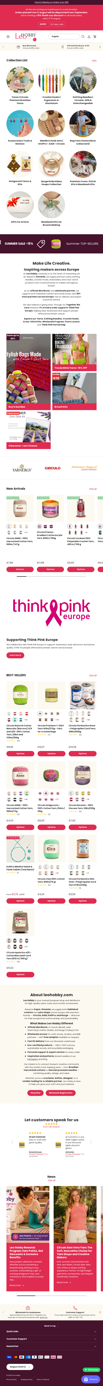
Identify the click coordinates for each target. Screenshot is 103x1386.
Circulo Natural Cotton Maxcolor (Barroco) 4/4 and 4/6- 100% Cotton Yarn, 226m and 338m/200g (19, 731)
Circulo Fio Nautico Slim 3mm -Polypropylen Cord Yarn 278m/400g (82, 882)
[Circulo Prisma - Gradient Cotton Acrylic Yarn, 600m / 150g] (50, 508)
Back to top (50, 1326)
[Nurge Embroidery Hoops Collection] (51, 164)
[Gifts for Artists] (20, 204)
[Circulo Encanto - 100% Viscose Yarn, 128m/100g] (83, 775)
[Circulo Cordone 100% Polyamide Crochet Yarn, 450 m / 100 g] (80, 508)
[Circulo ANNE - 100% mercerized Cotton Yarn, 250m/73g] (20, 775)
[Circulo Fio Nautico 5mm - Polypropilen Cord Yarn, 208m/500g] (83, 695)
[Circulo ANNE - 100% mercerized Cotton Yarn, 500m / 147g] (20, 508)
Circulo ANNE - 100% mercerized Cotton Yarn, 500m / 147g (19, 541)
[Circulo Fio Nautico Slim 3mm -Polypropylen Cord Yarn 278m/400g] (83, 849)
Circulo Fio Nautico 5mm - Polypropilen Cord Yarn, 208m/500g (82, 728)
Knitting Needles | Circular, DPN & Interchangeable (83, 100)
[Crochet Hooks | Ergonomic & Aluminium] (51, 80)
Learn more (15, 655)
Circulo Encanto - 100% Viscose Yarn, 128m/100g (82, 807)
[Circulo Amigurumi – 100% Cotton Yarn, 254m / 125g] (51, 775)
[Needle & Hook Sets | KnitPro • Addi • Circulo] (51, 123)
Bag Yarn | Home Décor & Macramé (83, 142)
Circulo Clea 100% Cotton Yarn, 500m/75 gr (51, 880)
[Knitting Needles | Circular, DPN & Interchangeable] (83, 80)
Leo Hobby (16, 1375)
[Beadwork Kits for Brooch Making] (51, 204)
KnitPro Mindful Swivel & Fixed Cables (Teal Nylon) (20, 868)
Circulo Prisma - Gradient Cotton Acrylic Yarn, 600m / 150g (49, 535)
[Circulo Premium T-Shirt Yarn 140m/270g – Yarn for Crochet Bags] (51, 695)
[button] (95, 37)
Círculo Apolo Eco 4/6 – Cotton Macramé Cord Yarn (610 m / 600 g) (18, 955)
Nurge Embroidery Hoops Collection (51, 183)
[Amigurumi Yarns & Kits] (20, 164)
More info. (44, 1317)
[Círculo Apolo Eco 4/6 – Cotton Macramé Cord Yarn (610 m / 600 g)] (20, 922)
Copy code (58, 24)
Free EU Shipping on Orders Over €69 (51, 2)
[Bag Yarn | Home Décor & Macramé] (83, 123)
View (94, 60)
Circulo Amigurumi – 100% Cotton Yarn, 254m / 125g (51, 808)
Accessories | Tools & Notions (20, 142)
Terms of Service (43, 1379)
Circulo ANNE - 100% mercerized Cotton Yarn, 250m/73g (19, 808)
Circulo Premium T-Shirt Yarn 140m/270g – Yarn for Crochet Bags (51, 728)
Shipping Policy (26, 1379)
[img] (51, 1123)
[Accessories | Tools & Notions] (20, 123)
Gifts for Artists (20, 221)
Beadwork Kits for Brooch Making (51, 223)
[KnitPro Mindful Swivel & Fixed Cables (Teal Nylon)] (20, 849)
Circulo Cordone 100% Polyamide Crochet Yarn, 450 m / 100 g (80, 541)
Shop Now (35, 1093)
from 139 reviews (51, 1126)
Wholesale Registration (60, 1093)
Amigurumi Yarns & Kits (20, 183)
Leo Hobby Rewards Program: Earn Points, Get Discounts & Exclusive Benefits (26, 1252)
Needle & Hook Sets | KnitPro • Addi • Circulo (51, 142)
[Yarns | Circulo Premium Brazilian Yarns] (20, 80)
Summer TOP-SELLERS (68, 244)
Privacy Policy (11, 1379)
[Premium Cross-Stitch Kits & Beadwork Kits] (83, 164)
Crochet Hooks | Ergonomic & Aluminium (51, 100)
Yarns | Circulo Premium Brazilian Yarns (20, 100)
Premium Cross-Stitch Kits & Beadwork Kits (83, 183)
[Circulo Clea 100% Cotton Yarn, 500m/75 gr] (51, 849)
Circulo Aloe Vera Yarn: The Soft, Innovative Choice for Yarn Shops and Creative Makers (74, 1252)
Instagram (32, 1059)
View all (93, 488)
